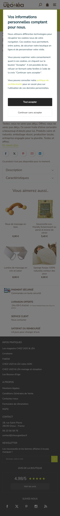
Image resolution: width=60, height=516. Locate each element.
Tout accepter (30, 101)
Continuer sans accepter (30, 112)
